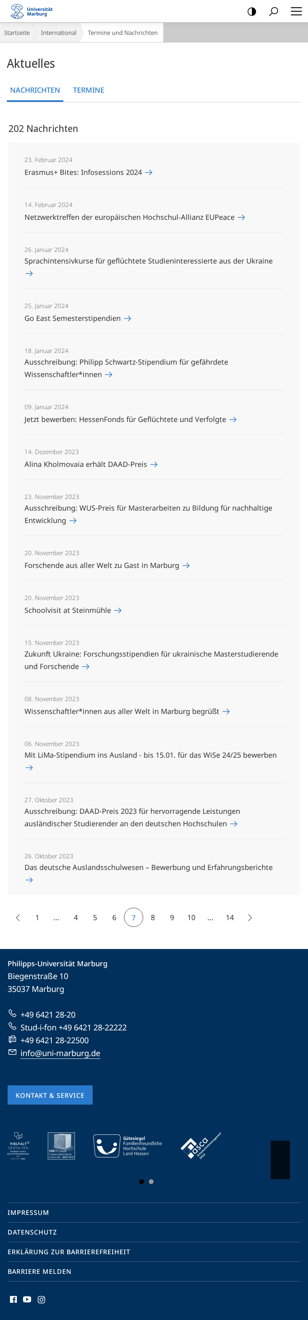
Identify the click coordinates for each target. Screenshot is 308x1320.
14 (230, 917)
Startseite (17, 32)
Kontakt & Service (50, 1095)
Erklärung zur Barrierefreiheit (69, 1251)
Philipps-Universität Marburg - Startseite (34, 11)
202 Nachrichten (43, 128)
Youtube (26, 1304)
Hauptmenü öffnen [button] (296, 11)
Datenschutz (32, 1232)
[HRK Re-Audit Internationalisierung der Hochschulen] (67, 1146)
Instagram (42, 1304)
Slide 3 (151, 1181)
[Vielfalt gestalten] (24, 1146)
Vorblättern (280, 1160)
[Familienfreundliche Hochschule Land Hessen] (133, 1146)
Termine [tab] (88, 90)
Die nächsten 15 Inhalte (249, 917)
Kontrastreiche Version (252, 11)
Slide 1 (141, 1181)
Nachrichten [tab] (35, 90)
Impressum (28, 1212)
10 (191, 917)
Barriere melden (39, 1271)
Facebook (13, 1304)
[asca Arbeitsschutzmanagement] (206, 1146)
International (59, 32)
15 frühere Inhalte (18, 917)
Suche (273, 11)
